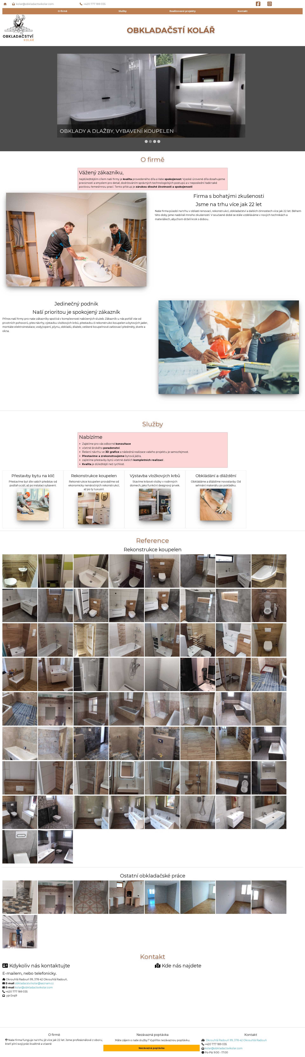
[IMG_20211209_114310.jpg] (197, 708)
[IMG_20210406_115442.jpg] (91, 605)
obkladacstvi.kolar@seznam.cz (34, 983)
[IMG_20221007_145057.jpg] (162, 812)
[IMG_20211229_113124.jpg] (55, 743)
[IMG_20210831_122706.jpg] (162, 674)
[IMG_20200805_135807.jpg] (233, 708)
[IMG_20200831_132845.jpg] (55, 846)
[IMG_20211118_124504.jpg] (268, 674)
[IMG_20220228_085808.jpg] (126, 777)
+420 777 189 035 (95, 4)
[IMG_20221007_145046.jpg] (91, 812)
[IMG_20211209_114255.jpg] (126, 708)
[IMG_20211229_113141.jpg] (91, 743)
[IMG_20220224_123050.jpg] (91, 777)
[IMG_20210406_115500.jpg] (126, 605)
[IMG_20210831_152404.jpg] (233, 674)
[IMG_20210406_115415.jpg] (197, 570)
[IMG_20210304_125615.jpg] (126, 570)
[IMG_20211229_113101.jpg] (268, 708)
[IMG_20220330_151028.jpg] (233, 777)
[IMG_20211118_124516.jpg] (19, 708)
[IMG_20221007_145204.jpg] (19, 846)
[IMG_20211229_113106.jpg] (19, 743)
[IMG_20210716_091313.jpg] (55, 639)
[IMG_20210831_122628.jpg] (91, 674)
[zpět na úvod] (5, 4)
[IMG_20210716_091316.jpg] (126, 639)
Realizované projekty (182, 11)
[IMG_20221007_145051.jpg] (126, 812)
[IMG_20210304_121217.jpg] (91, 570)
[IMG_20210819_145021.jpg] (233, 639)
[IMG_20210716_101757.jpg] (197, 639)
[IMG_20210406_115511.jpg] (197, 605)
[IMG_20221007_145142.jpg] (233, 812)
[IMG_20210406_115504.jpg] (162, 605)
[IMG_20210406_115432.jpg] (55, 605)
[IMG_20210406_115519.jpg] (233, 605)
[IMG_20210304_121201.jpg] (55, 570)
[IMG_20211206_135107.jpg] (55, 708)
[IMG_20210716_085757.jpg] (268, 605)
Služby (123, 11)
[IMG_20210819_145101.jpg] (55, 674)
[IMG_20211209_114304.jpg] (162, 708)
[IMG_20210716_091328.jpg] (162, 639)
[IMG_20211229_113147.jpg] (126, 743)
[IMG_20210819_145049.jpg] (268, 639)
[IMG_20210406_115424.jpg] (19, 605)
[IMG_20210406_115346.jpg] (162, 570)
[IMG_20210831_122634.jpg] (126, 674)
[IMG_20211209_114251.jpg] (91, 708)
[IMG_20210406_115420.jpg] (233, 570)
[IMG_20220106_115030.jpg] (233, 743)
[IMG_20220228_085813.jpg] (162, 777)
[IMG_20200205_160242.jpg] (91, 639)
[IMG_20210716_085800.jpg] (19, 639)
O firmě (62, 11)
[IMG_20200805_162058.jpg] (268, 743)
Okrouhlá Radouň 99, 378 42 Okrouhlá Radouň (236, 1040)
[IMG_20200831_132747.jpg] (55, 812)
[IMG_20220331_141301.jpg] (19, 812)
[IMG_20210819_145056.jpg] (19, 674)
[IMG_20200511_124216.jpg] (197, 674)
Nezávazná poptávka (151, 1048)
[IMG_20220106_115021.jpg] (197, 743)
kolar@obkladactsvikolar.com (35, 4)
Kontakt (242, 11)
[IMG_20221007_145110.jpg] (197, 812)
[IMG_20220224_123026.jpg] (55, 777)
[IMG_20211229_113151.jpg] (162, 743)
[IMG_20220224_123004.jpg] (19, 777)
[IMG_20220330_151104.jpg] (268, 777)
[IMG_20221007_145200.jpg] (268, 812)
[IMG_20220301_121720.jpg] (197, 777)
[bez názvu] (19, 570)
